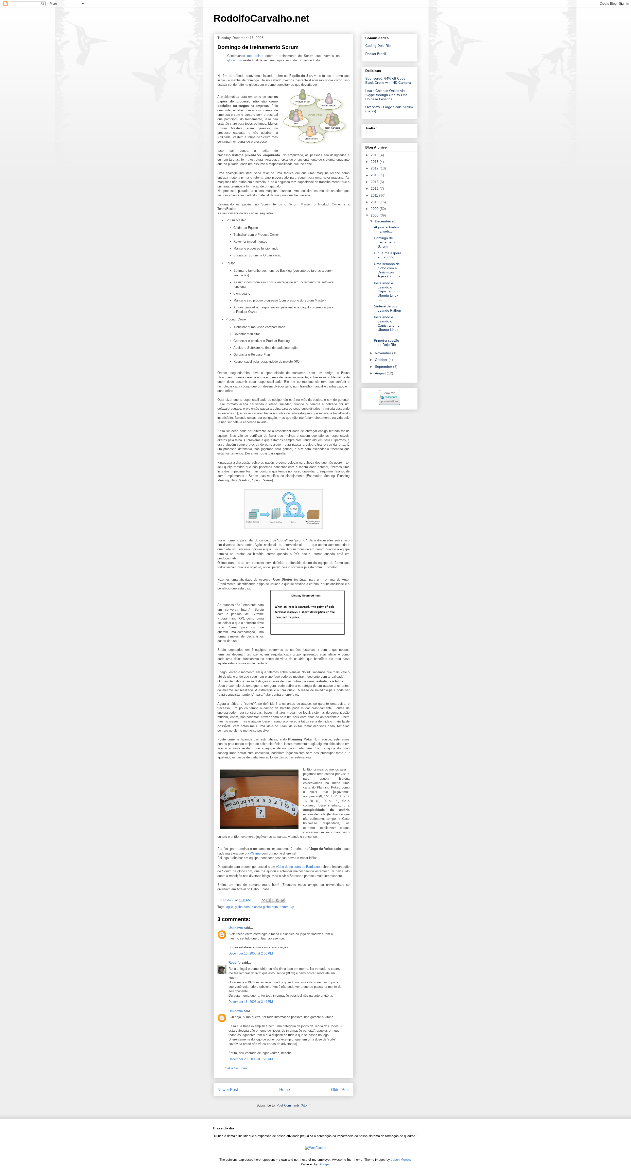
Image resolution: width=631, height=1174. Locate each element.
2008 (375, 215)
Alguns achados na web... (386, 229)
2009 (375, 209)
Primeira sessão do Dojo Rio (386, 342)
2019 (375, 155)
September (384, 367)
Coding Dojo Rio (378, 46)
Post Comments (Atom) (293, 1105)
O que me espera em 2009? (387, 255)
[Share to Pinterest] (282, 900)
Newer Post (227, 1090)
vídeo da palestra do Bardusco (298, 867)
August (381, 373)
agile (229, 907)
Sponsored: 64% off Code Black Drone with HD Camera (388, 80)
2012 (375, 188)
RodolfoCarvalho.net (261, 18)
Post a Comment (236, 1068)
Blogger (324, 1164)
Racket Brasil (375, 54)
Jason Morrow (401, 1159)
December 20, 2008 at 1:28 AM (250, 1059)
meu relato (255, 56)
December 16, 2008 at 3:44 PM (250, 1002)
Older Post (340, 1090)
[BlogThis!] (268, 900)
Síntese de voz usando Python (387, 308)
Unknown (235, 928)
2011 (375, 195)
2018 (375, 162)
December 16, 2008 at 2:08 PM (250, 953)
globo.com (235, 60)
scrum (284, 907)
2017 (375, 168)
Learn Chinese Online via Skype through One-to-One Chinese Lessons (386, 95)
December (383, 221)
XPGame (254, 853)
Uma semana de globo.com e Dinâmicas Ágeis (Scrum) (387, 270)
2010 (375, 202)
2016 (375, 175)
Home (284, 1090)
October (381, 360)
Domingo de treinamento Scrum (385, 242)
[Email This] (263, 900)
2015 (375, 182)
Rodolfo (234, 962)
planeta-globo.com (265, 907)
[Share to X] (272, 900)
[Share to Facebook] (277, 900)
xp (292, 907)
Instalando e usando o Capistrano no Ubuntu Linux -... (387, 291)
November (383, 353)
